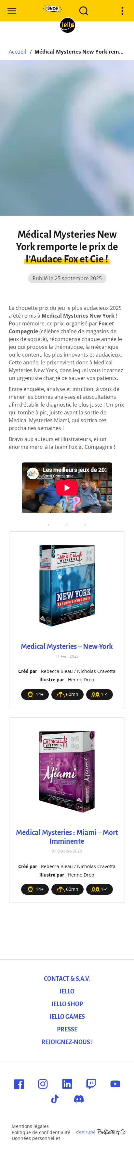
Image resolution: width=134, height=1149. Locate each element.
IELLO (67, 991)
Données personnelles (36, 1138)
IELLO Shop (67, 1004)
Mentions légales (30, 1126)
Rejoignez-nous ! (67, 1042)
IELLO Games (67, 1017)
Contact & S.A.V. (67, 979)
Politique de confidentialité (41, 1132)
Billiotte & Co (111, 1132)
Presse (67, 1029)
